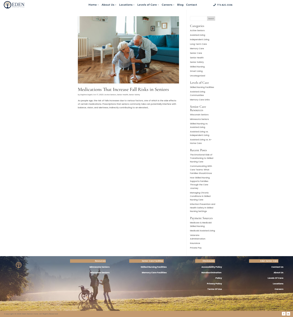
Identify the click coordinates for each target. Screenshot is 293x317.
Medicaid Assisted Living (202, 230)
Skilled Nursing (197, 66)
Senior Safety (134, 95)
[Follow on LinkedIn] (288, 314)
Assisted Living (197, 35)
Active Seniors (110, 95)
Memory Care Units (200, 99)
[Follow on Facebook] (284, 314)
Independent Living (199, 39)
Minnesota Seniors (199, 119)
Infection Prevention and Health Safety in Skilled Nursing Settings (202, 208)
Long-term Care (198, 44)
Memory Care (197, 48)
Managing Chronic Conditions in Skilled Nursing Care (200, 196)
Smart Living (196, 71)
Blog (180, 4)
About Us (108, 4)
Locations (126, 4)
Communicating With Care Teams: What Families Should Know (201, 169)
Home (92, 4)
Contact (191, 4)
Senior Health (122, 95)
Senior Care (196, 53)
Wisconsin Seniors (199, 114)
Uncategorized (197, 75)
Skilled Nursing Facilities (202, 87)
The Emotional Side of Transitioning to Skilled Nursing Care (201, 158)
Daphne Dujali (86, 95)
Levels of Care (147, 4)
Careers (167, 4)
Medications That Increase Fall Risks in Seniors (123, 89)
